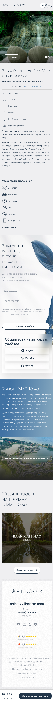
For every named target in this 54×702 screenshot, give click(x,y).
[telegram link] (35, 624)
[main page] (14, 5)
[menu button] (49, 5)
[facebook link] (30, 624)
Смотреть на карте (32, 86)
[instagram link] (24, 624)
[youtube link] (18, 624)
